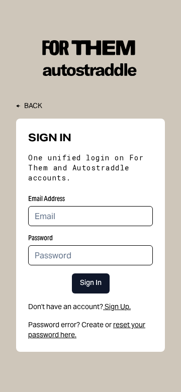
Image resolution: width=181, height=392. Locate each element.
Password (40, 237)
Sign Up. (118, 306)
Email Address (46, 198)
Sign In (91, 283)
